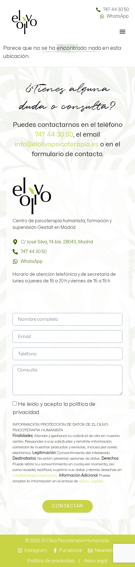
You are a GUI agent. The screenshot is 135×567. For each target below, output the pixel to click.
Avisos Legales (91, 481)
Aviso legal (95, 560)
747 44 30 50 (54, 134)
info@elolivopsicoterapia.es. (36, 475)
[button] (122, 31)
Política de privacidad (51, 560)
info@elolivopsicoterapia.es (57, 144)
